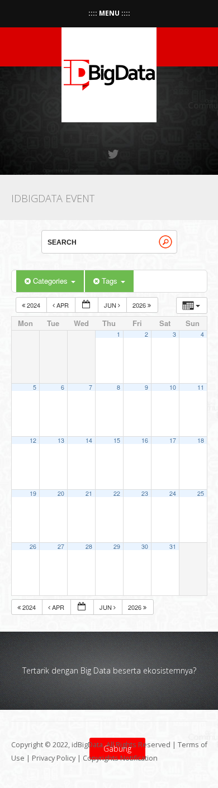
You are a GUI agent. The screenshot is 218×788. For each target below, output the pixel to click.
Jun (111, 304)
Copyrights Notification (120, 758)
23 (144, 493)
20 (61, 493)
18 (200, 440)
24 (172, 493)
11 (200, 387)
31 (172, 546)
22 (116, 493)
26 (33, 546)
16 (144, 440)
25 (200, 493)
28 (89, 546)
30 (144, 546)
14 (89, 440)
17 (172, 440)
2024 (33, 304)
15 (116, 440)
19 (33, 493)
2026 (140, 304)
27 (61, 546)
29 (116, 546)
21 (89, 493)
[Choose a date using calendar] (86, 305)
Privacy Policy (53, 758)
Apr (62, 304)
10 (172, 387)
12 (33, 440)
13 (61, 440)
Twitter (114, 154)
